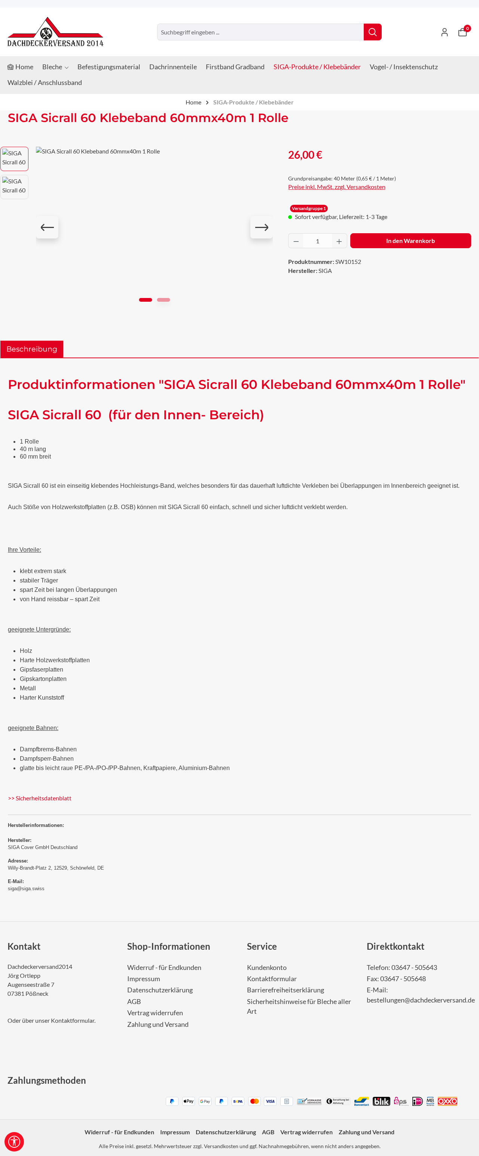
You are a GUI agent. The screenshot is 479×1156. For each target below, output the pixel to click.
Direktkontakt (395, 946)
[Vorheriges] (47, 227)
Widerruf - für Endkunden (164, 967)
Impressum (143, 979)
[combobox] (260, 32)
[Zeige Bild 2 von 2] (163, 300)
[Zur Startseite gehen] (55, 32)
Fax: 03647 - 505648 (396, 979)
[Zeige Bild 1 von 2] (145, 300)
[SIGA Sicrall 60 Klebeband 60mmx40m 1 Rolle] (154, 227)
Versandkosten (221, 1146)
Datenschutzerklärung (160, 990)
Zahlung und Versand (158, 1024)
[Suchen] (373, 32)
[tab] (31, 349)
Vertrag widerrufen (155, 1013)
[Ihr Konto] (445, 31)
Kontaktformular (72, 1020)
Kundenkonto (267, 967)
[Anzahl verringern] (296, 240)
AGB (134, 1002)
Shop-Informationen (168, 946)
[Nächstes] (261, 227)
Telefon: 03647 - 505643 (402, 967)
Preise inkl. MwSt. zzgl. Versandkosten (336, 186)
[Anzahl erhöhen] (339, 240)
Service (262, 946)
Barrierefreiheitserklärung (285, 990)
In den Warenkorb (410, 240)
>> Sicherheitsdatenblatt (39, 797)
